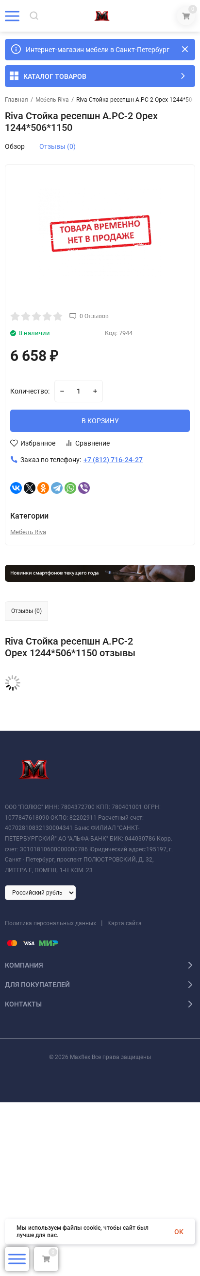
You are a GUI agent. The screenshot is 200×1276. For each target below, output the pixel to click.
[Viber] (84, 488)
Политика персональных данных (50, 923)
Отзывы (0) (57, 146)
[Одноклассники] (43, 488)
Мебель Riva (52, 100)
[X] (29, 488)
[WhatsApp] (70, 488)
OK (178, 1232)
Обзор (15, 146)
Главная (16, 100)
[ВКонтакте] (16, 488)
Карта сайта (124, 923)
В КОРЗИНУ (100, 421)
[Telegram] (57, 488)
